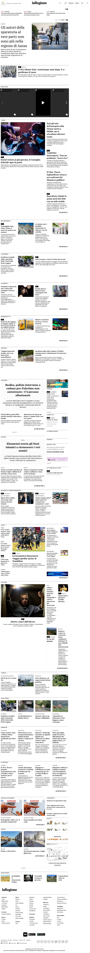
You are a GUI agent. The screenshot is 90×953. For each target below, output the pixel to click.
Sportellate (18, 914)
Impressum (15, 940)
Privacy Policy (5, 943)
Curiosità (45, 912)
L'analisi (31, 921)
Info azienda (60, 923)
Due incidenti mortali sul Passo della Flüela (56, 13)
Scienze (31, 903)
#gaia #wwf (60, 908)
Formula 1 (17, 909)
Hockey (17, 899)
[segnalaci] (65, 3)
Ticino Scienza (61, 897)
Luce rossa (18, 916)
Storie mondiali (19, 912)
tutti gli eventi (61, 459)
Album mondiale (19, 918)
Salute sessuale (47, 923)
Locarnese (4, 903)
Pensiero (31, 901)
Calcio (17, 901)
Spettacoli (31, 897)
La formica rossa (33, 923)
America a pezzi (6, 923)
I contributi (32, 925)
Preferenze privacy (22, 943)
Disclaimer (10, 940)
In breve (59, 921)
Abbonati (71, 3)
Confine (4, 919)
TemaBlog (60, 906)
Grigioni (3, 909)
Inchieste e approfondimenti (47, 905)
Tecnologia (46, 908)
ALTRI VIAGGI (39, 856)
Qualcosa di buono (62, 903)
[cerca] (60, 3)
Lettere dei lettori (47, 897)
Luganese (4, 905)
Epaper (77, 3)
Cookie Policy (13, 943)
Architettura (46, 914)
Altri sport (17, 910)
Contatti (20, 940)
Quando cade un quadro (47, 920)
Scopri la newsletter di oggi (55, 451)
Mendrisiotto (5, 907)
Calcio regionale (19, 903)
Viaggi (44, 906)
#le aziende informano (60, 912)
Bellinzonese (5, 901)
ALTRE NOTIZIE (39, 429)
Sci (16, 905)
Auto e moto (46, 916)
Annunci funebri (4, 941)
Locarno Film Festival (32, 909)
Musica (31, 907)
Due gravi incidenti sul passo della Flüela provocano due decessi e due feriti (11, 13)
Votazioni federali (6, 914)
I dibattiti (45, 899)
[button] (66, 102)
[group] (12, 14)
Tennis (17, 907)
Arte (16, 923)
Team (58, 925)
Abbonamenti (4, 940)
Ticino (3, 899)
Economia (32, 914)
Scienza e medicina (62, 899)
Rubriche (46, 902)
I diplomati (45, 918)
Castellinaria (32, 910)
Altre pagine (60, 915)
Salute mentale (47, 921)
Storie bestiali (46, 910)
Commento (32, 919)
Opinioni (31, 917)
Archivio (59, 919)
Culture (17, 921)
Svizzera (4, 912)
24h (58, 917)
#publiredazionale (61, 910)
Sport (17, 897)
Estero (4, 917)
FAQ (24, 940)
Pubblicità (28, 940)
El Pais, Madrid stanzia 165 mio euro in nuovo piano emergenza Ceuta (33, 13)
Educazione (60, 901)
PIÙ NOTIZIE (63, 212)
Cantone (4, 897)
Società (31, 905)
